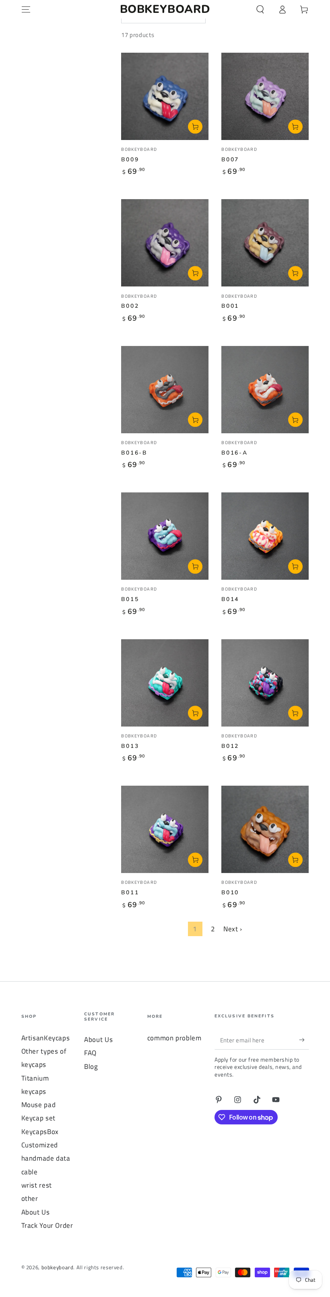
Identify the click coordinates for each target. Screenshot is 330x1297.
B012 (230, 746)
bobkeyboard (57, 1267)
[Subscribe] (304, 1040)
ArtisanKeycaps (45, 1038)
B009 (130, 159)
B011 (130, 892)
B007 (230, 159)
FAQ (90, 1053)
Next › (232, 929)
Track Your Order (47, 1225)
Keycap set (38, 1118)
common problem (174, 1038)
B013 (130, 746)
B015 (130, 599)
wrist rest (36, 1185)
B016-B (134, 453)
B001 (230, 306)
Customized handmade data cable (45, 1158)
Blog (91, 1066)
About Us (35, 1212)
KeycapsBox (40, 1131)
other (29, 1198)
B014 (230, 599)
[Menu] (26, 9)
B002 (130, 306)
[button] (260, 9)
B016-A (234, 453)
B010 (230, 892)
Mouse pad (38, 1104)
